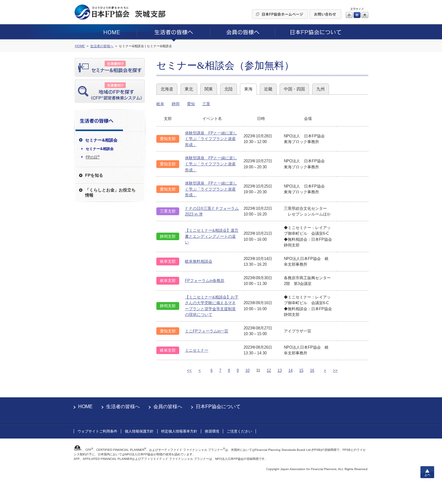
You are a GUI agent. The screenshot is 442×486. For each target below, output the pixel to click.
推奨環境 (212, 431)
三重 (206, 104)
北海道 (167, 89)
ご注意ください (239, 431)
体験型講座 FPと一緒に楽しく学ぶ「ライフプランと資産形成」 (211, 139)
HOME (85, 406)
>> (335, 370)
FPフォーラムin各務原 (204, 280)
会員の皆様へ (167, 406)
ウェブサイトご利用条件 (97, 431)
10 (247, 370)
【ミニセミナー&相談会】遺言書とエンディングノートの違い (211, 236)
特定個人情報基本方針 (179, 431)
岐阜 (160, 104)
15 (301, 370)
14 (290, 370)
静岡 (176, 104)
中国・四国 (294, 89)
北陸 (228, 89)
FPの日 (93, 156)
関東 (208, 89)
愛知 (191, 104)
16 (312, 370)
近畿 (268, 89)
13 (280, 370)
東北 (189, 89)
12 (269, 370)
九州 (320, 89)
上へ (427, 472)
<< (189, 370)
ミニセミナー (196, 350)
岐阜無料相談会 (198, 261)
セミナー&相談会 (100, 149)
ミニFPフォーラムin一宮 (206, 331)
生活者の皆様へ (123, 406)
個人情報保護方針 (139, 431)
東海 (248, 89)
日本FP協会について (218, 406)
